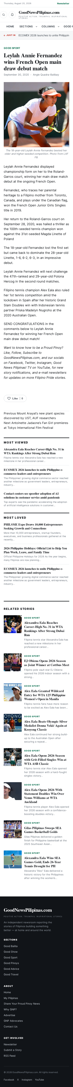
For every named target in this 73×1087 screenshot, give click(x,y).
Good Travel (11, 974)
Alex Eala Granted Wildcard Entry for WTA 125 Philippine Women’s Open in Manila (45, 695)
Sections (26, 26)
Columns (48, 26)
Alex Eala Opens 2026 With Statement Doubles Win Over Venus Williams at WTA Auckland (44, 795)
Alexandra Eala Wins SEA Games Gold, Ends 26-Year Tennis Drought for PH (42, 861)
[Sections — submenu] (36, 26)
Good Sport (12, 48)
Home (10, 26)
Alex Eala (47, 290)
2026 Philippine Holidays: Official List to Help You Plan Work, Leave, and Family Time (35, 550)
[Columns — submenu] (58, 26)
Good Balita (11, 946)
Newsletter (63, 3)
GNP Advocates (13, 1020)
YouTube (39, 1079)
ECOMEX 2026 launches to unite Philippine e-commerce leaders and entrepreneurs (33, 471)
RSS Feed (9, 1055)
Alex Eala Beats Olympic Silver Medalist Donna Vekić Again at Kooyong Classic (45, 725)
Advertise (9, 1015)
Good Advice (11, 968)
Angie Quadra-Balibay (46, 74)
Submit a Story (13, 1049)
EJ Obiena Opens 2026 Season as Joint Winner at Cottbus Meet (46, 662)
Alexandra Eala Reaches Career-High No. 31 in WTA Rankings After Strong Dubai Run (34, 451)
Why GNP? (10, 1009)
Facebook (15, 363)
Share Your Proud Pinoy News (22, 1003)
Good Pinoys (11, 963)
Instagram (44, 363)
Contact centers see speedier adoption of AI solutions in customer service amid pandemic (32, 495)
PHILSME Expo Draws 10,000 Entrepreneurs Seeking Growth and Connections (33, 526)
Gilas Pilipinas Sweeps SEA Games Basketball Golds (42, 830)
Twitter (30, 363)
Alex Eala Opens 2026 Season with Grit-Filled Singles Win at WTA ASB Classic (45, 759)
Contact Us (10, 1026)
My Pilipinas (11, 998)
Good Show (11, 951)
